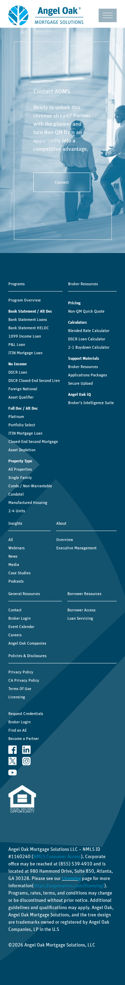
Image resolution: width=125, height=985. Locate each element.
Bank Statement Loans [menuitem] (27, 319)
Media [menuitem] (13, 565)
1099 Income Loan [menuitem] (24, 336)
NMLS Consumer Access (57, 856)
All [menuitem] (10, 540)
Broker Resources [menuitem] (83, 284)
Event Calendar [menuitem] (21, 627)
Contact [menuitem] (15, 610)
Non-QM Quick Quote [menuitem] (86, 311)
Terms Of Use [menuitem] (19, 689)
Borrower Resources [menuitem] (84, 594)
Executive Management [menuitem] (76, 548)
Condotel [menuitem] (16, 494)
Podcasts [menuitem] (16, 581)
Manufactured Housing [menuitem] (27, 502)
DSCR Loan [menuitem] (17, 372)
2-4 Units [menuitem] (16, 511)
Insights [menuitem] (15, 523)
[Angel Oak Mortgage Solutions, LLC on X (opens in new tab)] (12, 761)
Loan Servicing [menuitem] (80, 618)
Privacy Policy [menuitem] (20, 672)
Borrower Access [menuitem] (81, 610)
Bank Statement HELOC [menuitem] (28, 328)
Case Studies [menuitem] (19, 573)
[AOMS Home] (45, 15)
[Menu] (108, 15)
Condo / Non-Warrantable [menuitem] (30, 486)
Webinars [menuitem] (16, 548)
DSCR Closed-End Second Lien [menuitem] (34, 380)
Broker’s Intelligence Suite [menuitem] (91, 403)
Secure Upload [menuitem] (80, 383)
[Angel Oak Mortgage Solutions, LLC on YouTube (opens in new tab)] (12, 772)
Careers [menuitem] (15, 635)
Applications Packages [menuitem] (87, 375)
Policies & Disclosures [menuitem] (27, 656)
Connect (62, 182)
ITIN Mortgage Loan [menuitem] (25, 353)
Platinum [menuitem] (16, 417)
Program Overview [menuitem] (24, 300)
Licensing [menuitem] (16, 697)
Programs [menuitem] (16, 284)
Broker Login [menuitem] (19, 618)
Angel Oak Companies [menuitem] (27, 643)
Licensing (71, 878)
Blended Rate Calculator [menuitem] (88, 331)
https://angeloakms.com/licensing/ (69, 885)
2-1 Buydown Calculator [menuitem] (88, 347)
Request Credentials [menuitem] (25, 714)
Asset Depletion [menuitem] (21, 450)
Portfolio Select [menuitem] (21, 425)
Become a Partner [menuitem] (23, 738)
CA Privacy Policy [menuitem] (23, 680)
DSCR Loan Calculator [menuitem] (86, 339)
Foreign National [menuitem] (22, 389)
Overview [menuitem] (64, 540)
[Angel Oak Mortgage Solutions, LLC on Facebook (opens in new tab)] (12, 749)
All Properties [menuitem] (20, 469)
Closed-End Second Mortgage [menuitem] (33, 441)
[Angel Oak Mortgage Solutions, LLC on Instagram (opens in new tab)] (26, 761)
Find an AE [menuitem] (17, 730)
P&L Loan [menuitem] (16, 344)
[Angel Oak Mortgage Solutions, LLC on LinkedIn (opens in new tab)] (26, 749)
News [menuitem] (12, 556)
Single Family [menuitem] (20, 478)
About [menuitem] (61, 523)
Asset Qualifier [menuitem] (21, 397)
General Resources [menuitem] (24, 594)
